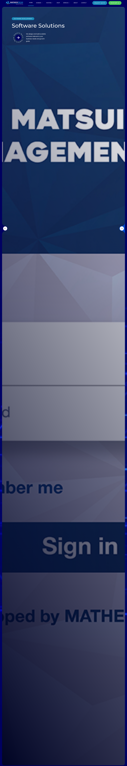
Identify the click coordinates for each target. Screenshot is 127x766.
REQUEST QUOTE (99, 3)
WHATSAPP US (115, 3)
